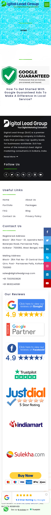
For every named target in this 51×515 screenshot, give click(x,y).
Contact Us (9, 216)
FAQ (5, 210)
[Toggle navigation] (46, 4)
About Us (31, 199)
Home (24, 30)
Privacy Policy (33, 216)
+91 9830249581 (11, 284)
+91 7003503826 (12, 278)
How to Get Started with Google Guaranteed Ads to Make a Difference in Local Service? (25, 94)
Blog (28, 210)
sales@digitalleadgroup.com (19, 273)
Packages (31, 205)
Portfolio (8, 205)
